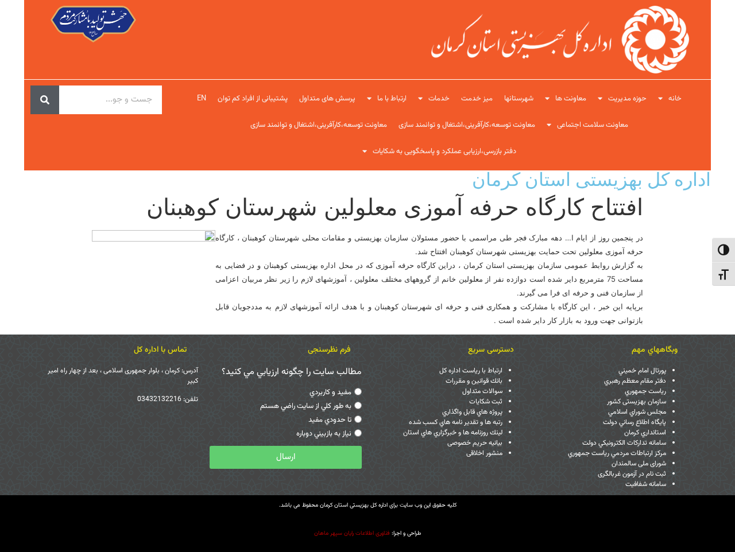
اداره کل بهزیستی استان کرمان (591, 179)
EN (201, 98)
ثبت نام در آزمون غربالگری (632, 474)
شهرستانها (518, 98)
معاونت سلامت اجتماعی (592, 125)
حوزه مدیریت (627, 98)
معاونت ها (570, 98)
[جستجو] (44, 99)
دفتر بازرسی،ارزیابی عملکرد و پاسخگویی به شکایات (444, 151)
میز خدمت (477, 98)
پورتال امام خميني (642, 371)
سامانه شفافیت (645, 484)
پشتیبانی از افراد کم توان (253, 98)
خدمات (439, 98)
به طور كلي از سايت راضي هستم (305, 406)
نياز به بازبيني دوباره (323, 434)
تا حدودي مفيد (329, 420)
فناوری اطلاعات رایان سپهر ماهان (352, 533)
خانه (675, 98)
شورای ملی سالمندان (639, 463)
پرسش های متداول (327, 98)
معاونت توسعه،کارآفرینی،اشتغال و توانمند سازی (467, 125)
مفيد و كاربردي (330, 392)
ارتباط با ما (392, 98)
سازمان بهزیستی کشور (636, 401)
